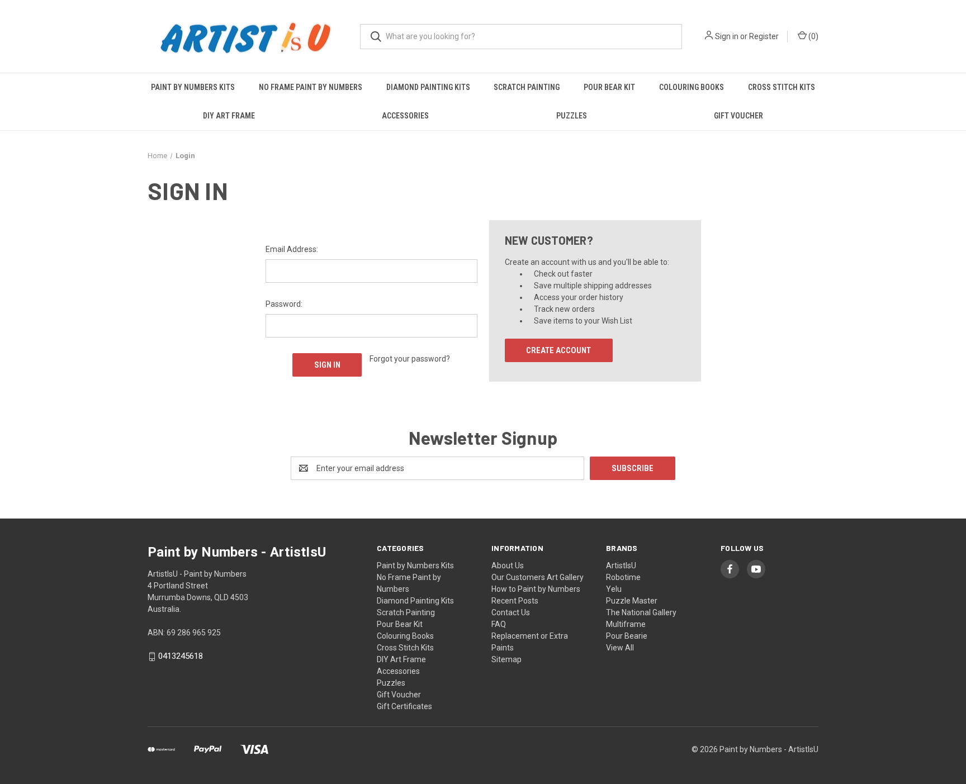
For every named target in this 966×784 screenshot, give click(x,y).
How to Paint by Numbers (535, 589)
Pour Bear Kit (609, 87)
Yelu (614, 589)
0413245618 (180, 657)
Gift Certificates (404, 706)
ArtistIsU (621, 565)
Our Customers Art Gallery (537, 577)
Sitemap (506, 659)
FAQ (498, 624)
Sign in (726, 36)
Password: (284, 304)
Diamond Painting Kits (428, 87)
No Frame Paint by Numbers (310, 87)
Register (764, 36)
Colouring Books (691, 87)
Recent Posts (514, 600)
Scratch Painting (527, 87)
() (812, 36)
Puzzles (571, 115)
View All (620, 647)
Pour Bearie (626, 635)
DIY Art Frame (229, 115)
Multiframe (626, 624)
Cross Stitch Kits (781, 87)
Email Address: (292, 249)
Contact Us (510, 612)
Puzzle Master (631, 600)
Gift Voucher (738, 115)
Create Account (558, 350)
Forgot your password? (410, 358)
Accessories (405, 115)
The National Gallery (641, 612)
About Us (507, 565)
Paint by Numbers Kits (193, 87)
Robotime (623, 577)
